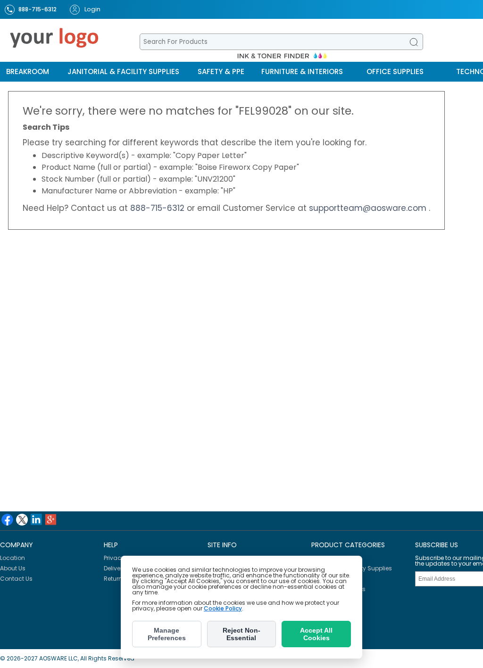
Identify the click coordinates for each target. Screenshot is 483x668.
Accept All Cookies (316, 634)
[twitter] (22, 520)
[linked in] (36, 519)
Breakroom (27, 71)
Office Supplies (395, 71)
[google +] (51, 520)
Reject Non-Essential (241, 634)
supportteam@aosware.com (369, 208)
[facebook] (7, 520)
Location (12, 558)
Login (92, 9)
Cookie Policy (223, 608)
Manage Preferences (167, 634)
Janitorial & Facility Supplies (123, 71)
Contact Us (16, 579)
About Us (12, 568)
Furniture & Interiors (302, 71)
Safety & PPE (221, 71)
